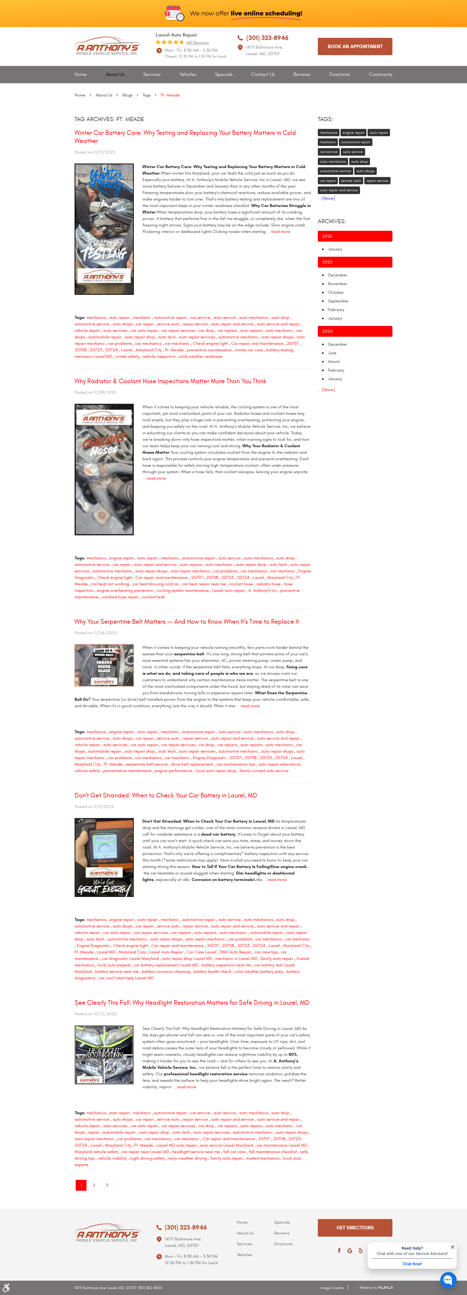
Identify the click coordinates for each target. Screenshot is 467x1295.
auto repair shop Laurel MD (187, 958)
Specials (223, 74)
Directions (339, 74)
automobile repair (104, 337)
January (335, 249)
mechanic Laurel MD (93, 356)
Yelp (360, 1250)
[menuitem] (81, 74)
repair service (195, 324)
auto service (225, 317)
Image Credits (332, 1288)
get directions (355, 1228)
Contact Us (263, 74)
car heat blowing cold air (155, 584)
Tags (147, 95)
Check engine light (210, 343)
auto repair (119, 317)
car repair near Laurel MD (145, 1151)
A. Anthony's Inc (262, 590)
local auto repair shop (216, 770)
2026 (327, 236)
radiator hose (268, 584)
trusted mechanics (262, 1158)
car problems (120, 343)
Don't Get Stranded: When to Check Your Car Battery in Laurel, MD (166, 795)
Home (81, 74)
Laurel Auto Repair (166, 952)
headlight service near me (196, 1151)
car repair (145, 324)
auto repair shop (140, 337)
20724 (111, 350)
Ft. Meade (170, 95)
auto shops (122, 324)
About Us (115, 74)
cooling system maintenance (183, 590)
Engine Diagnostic (209, 757)
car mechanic (177, 343)
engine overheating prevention (125, 590)
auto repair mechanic (190, 571)
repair (93, 1132)
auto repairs (251, 330)
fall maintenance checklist (273, 1151)
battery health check (212, 971)
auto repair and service (232, 324)
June (332, 353)
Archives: (332, 221)
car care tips (266, 952)
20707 (293, 343)
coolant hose (241, 584)
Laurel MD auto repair (176, 1145)
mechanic (142, 317)
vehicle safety (87, 770)
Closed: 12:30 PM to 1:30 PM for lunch (195, 56)
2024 (327, 331)
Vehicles (187, 74)
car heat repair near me (204, 584)
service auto (168, 324)
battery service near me (117, 971)
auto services (115, 330)
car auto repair (144, 330)
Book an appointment (355, 46)
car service (200, 317)
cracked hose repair (120, 597)
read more (280, 231)
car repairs (227, 330)
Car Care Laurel (201, 952)
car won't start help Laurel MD (126, 978)
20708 (80, 350)
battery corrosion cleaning (166, 971)
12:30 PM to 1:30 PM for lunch (191, 1262)
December (337, 275)
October (336, 292)
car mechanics (148, 343)
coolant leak (153, 597)
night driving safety (147, 1158)
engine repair (121, 558)
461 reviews (197, 43)
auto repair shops (277, 337)
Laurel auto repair (228, 590)
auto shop (280, 317)
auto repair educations (279, 764)
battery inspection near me (226, 965)
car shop (206, 330)
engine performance (173, 770)
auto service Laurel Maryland (226, 1145)
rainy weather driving (187, 1158)
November (337, 283)
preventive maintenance (209, 350)
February (336, 309)
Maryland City (149, 350)
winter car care (249, 350)
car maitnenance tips (235, 764)
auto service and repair (278, 324)
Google (349, 1250)
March (334, 361)
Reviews (301, 74)
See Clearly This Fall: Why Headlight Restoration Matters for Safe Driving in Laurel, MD (192, 1003)
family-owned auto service (264, 770)
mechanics (96, 317)
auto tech (167, 337)
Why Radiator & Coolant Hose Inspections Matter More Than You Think (170, 381)
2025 (327, 262)
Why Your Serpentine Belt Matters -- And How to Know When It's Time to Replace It (187, 622)
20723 (96, 350)
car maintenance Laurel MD (281, 1145)
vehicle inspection (159, 356)
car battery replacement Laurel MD (166, 965)
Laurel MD (106, 952)
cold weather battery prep (259, 971)
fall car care (234, 1151)
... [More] (326, 198)
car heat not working (110, 584)
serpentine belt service (147, 764)
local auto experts (114, 965)
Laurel (126, 350)
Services (152, 74)
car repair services (178, 330)
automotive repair (170, 317)
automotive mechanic (238, 337)
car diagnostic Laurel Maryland (130, 958)
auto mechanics (253, 317)
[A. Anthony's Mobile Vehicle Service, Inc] (108, 46)
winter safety (127, 356)
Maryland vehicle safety (96, 1151)
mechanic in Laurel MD (236, 958)
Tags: (325, 119)
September (338, 301)
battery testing (279, 350)
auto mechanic (279, 330)
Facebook (338, 1250)
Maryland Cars (132, 952)
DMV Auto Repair (235, 952)
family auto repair (277, 958)
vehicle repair (87, 330)
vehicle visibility (112, 1158)
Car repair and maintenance (257, 343)
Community (380, 74)
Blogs (127, 95)
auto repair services (197, 337)
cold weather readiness (200, 356)
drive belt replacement (192, 764)
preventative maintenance (127, 770)
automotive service (92, 324)
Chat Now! (412, 1263)
